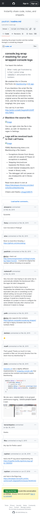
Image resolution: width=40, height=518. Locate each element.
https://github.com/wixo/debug (14, 243)
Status (25, 505)
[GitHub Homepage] (13, 512)
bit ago (31, 84)
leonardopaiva (9, 425)
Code (7, 34)
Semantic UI (8, 369)
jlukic (6, 364)
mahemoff (7, 271)
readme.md (16, 21)
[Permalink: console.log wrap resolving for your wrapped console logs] (3, 56)
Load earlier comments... (20, 201)
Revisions (18, 34)
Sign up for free (10, 491)
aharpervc (7, 207)
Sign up (34, 3)
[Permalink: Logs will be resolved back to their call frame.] (3, 137)
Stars (32, 34)
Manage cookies (26, 507)
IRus (5, 440)
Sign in (25, 3)
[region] (20, 123)
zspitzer (7, 454)
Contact (16, 507)
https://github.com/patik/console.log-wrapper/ (20, 320)
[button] (30, 28)
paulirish (5, 21)
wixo (5, 236)
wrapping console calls (25, 371)
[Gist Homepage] (13, 3)
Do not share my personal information (20, 509)
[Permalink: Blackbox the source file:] (3, 117)
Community (32, 505)
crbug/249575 (26, 192)
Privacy (12, 505)
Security (18, 505)
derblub (7, 333)
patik (6, 313)
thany (6, 223)
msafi (6, 346)
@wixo (6, 256)
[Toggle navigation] (3, 3)
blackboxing (21, 84)
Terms (6, 505)
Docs (10, 507)
